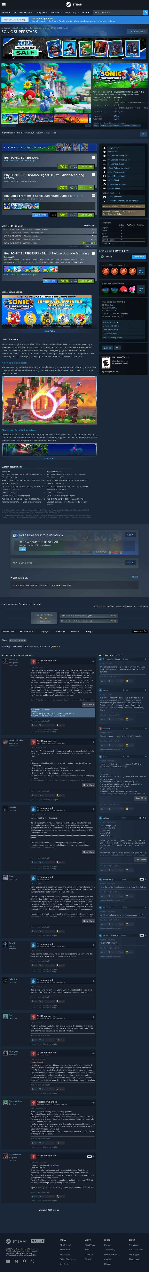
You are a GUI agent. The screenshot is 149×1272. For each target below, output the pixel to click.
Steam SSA (65, 1250)
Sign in (5, 133)
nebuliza (13, 979)
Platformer (104, 126)
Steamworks (65, 1254)
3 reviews (12, 810)
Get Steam (133, 1245)
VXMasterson (15, 1155)
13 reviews (13, 1055)
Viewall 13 (141, 289)
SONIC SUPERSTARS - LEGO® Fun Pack (53, 262)
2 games (12, 946)
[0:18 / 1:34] (46, 88)
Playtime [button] (75, 631)
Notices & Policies (112, 1254)
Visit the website (110, 322)
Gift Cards (64, 1264)
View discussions (110, 334)
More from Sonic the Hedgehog (41, 535)
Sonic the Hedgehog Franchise (37, 28)
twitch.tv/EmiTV (16, 740)
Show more (77, 262)
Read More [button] (88, 704)
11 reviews (13, 1104)
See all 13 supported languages (114, 243)
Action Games (17, 28)
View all (135, 577)
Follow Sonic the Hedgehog (38, 542)
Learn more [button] (139, 256)
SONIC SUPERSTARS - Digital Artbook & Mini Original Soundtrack (48, 260)
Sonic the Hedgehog (120, 314)
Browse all (89, 226)
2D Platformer (115, 126)
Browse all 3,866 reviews (49, 1210)
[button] (6, 12)
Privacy (107, 1245)
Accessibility (109, 1250)
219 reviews (13, 746)
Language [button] (43, 631)
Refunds (107, 1264)
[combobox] (118, 12)
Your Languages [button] (16, 640)
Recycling (89, 1259)
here (58, 585)
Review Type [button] (8, 631)
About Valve (90, 1245)
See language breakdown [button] (103, 606)
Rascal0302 (14, 660)
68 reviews (13, 665)
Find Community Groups (113, 338)
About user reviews (124, 606)
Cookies (107, 1259)
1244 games (13, 663)
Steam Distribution (68, 1259)
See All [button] (89, 246)
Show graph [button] (138, 631)
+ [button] (139, 126)
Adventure (126, 126)
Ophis (11, 876)
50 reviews (13, 879)
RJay (11, 1015)
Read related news (110, 330)
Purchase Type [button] (26, 631)
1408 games (13, 743)
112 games (13, 1158)
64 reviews (13, 1018)
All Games (5, 28)
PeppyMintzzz (15, 1101)
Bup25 (12, 943)
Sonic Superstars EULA (112, 214)
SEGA (116, 116)
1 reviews (12, 949)
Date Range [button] (60, 631)
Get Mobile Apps (136, 1250)
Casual (134, 126)
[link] (67, 166)
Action (96, 126)
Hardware (89, 1254)
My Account (134, 1259)
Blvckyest (13, 1052)
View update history (111, 326)
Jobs (87, 1250)
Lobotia (12, 807)
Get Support (134, 1254)
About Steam (65, 1245)
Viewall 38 (141, 271)
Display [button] (88, 631)
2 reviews (12, 1160)
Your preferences (141, 606)
